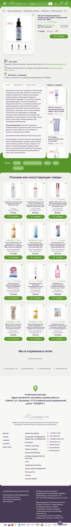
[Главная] (4, 11)
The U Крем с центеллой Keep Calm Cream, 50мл (55, 139)
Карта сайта (7, 447)
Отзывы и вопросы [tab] (31, 85)
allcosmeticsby (55, 447)
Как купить (29, 442)
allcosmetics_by (55, 442)
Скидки (5, 437)
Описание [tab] (7, 85)
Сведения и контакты (33, 465)
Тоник (47, 163)
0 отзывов (52, 22)
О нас (27, 462)
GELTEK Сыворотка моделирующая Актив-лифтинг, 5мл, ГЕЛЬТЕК (56, 109)
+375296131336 (55, 433)
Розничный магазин (32, 453)
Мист (56, 163)
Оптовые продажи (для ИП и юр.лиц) (35, 457)
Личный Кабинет (31, 479)
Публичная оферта (32, 433)
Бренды (6, 433)
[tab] (8, 84)
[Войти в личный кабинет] (56, 4)
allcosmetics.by (55, 436)
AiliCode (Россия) (48, 25)
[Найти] (50, 3)
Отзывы (28, 475)
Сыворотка (18, 168)
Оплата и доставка (32, 446)
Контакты (6, 444)
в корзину (60, 36)
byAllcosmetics (55, 445)
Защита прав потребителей (35, 468)
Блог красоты (30, 472)
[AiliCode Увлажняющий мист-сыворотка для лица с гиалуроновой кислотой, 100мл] (19, 29)
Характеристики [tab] (18, 85)
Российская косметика (32, 163)
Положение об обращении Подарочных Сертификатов (35, 438)
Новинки (6, 440)
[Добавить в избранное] (33, 15)
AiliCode (17, 163)
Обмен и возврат (31, 449)
